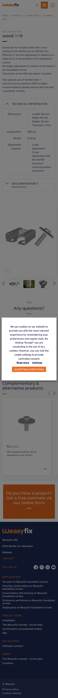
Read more (23, 362)
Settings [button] (37, 362)
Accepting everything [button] (29, 369)
